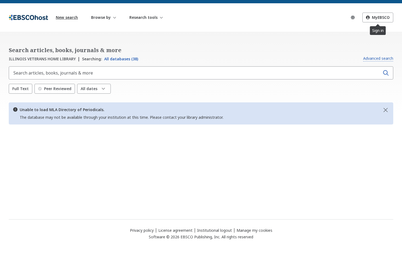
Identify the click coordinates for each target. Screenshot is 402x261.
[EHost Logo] (28, 17)
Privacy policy (142, 230)
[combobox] (195, 73)
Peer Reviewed (57, 88)
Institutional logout (214, 230)
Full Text (20, 88)
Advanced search (378, 58)
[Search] (386, 73)
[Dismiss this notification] (385, 110)
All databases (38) (110, 58)
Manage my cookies (254, 230)
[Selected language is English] (353, 17)
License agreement (175, 230)
